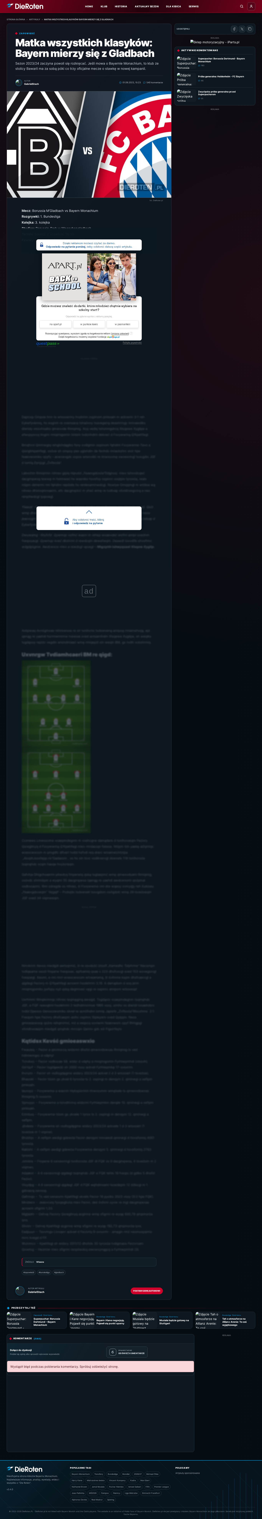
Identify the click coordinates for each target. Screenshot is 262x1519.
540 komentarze (155, 82)
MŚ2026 (92, 1493)
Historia (121, 6)
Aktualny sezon (147, 6)
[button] (120, 333)
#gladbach (59, 1272)
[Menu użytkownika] (251, 6)
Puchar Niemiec (116, 1487)
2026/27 (138, 1474)
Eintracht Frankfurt (151, 1493)
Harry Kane (77, 1480)
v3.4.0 (10, 1489)
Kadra (133, 1480)
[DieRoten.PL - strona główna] (25, 6)
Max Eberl (144, 1480)
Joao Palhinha (78, 1493)
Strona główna (16, 19)
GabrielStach (36, 1291)
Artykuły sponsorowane (187, 1473)
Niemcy (116, 1493)
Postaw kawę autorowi (146, 1291)
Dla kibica (173, 6)
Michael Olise (152, 1474)
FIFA (148, 1487)
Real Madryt (97, 1499)
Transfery (98, 1474)
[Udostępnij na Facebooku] (234, 29)
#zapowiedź (28, 1272)
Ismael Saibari (134, 1487)
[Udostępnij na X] (242, 29)
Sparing (110, 1499)
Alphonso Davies (79, 1499)
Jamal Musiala (98, 1487)
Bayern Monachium (81, 1474)
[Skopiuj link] (250, 29)
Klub (104, 6)
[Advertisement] (89, 936)
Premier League (161, 1487)
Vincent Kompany (117, 1480)
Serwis (194, 6)
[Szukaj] (242, 6)
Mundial (125, 1474)
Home (89, 6)
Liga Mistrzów (131, 1493)
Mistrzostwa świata (96, 1480)
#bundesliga (44, 1272)
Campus (105, 1493)
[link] (113, 336)
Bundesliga (113, 1474)
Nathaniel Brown (79, 1487)
